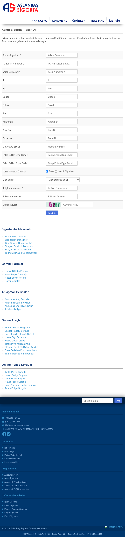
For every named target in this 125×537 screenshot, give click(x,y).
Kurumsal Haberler (12, 458)
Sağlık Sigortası (11, 512)
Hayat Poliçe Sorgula (15, 381)
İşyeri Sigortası (10, 501)
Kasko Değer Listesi (15, 340)
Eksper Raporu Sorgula (17, 330)
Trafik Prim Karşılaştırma (17, 343)
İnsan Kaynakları (11, 462)
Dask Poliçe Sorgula (15, 378)
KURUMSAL (59, 20)
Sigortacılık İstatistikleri (16, 239)
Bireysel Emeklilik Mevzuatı (19, 246)
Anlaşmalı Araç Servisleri (17, 299)
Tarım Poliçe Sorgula (15, 388)
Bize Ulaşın (9, 451)
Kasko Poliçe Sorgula (16, 375)
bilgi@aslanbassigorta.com (17, 425)
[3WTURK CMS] (114, 527)
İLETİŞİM (114, 20)
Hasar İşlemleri (12, 281)
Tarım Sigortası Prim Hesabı (19, 353)
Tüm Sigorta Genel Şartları (18, 243)
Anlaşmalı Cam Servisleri (17, 302)
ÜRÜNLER (78, 20)
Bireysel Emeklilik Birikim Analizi (21, 347)
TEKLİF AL (97, 20)
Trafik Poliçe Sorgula (15, 372)
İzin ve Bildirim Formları (17, 271)
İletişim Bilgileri (11, 411)
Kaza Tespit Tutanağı (16, 274)
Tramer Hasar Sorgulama (18, 327)
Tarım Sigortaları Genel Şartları (21, 252)
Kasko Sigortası (11, 505)
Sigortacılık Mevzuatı (15, 236)
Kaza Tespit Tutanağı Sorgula (20, 334)
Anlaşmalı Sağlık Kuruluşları (19, 305)
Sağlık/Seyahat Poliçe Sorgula (20, 385)
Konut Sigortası (11, 516)
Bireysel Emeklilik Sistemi (18, 249)
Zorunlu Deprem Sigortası (15, 509)
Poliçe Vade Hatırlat (13, 454)
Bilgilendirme (9, 468)
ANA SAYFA (39, 20)
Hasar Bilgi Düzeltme (15, 337)
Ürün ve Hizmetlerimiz (14, 495)
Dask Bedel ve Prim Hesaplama (21, 350)
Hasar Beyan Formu (15, 277)
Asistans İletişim (13, 309)
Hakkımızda (9, 447)
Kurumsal (7, 441)
